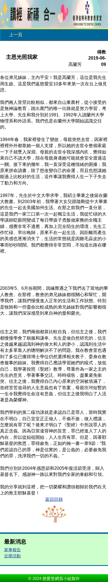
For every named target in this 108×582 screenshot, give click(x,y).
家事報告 (12, 549)
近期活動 (12, 555)
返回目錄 (54, 499)
